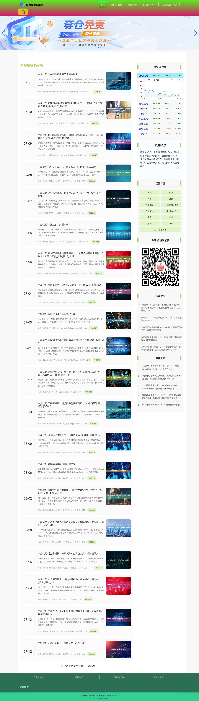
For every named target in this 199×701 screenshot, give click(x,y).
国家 (150, 217)
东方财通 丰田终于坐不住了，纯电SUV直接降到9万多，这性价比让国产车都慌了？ (161, 396)
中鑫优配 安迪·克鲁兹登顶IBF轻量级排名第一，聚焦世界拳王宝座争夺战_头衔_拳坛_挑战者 (70, 104)
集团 (150, 223)
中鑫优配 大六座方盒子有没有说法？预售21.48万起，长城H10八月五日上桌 (160, 368)
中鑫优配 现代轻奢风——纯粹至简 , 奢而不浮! (61, 642)
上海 (171, 198)
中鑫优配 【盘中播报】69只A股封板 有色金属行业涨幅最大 (68, 553)
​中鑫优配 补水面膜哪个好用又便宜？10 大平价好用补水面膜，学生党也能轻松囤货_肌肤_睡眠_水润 (161, 307)
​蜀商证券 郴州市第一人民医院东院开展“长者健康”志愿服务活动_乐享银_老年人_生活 (161, 348)
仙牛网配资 (171, 211)
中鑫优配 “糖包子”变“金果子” (52, 667)
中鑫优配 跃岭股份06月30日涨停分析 (57, 313)
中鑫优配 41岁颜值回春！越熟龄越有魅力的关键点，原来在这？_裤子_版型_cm (70, 580)
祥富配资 (150, 204)
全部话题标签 (160, 229)
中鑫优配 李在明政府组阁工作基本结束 (58, 74)
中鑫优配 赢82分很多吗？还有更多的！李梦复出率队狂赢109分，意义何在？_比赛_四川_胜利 (69, 373)
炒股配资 (132, 4)
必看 (171, 192)
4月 (171, 223)
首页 (102, 4)
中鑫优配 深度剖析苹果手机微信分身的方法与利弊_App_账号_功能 (71, 341)
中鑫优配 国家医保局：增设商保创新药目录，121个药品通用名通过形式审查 (70, 405)
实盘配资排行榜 (169, 4)
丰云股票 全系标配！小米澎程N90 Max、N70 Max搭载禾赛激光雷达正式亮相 (160, 387)
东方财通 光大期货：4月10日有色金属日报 (161, 404)
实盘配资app (149, 4)
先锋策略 (150, 211)
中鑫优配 (97, 91)
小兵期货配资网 (171, 204)
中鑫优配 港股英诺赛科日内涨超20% (56, 464)
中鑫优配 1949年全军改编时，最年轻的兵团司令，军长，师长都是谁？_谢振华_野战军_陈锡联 (70, 136)
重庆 (150, 192)
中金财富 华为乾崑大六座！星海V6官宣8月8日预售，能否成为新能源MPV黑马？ (162, 377)
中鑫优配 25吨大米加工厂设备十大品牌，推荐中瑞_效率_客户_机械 (70, 194)
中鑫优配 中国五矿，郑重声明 (53, 224)
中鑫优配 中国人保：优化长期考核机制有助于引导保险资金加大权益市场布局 (70, 612)
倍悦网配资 (116, 4)
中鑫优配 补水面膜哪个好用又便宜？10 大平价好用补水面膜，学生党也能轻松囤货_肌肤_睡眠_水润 (71, 254)
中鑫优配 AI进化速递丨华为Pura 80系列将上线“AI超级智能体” (69, 285)
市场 (171, 217)
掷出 (150, 198)
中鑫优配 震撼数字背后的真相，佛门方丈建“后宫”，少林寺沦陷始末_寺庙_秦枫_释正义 (70, 491)
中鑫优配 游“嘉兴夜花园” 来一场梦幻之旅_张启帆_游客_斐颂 (69, 435)
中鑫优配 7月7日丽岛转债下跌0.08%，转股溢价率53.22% (67, 166)
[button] (196, 33)
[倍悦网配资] (31, 4)
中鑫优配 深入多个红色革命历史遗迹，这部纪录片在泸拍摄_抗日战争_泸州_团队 (71, 523)
